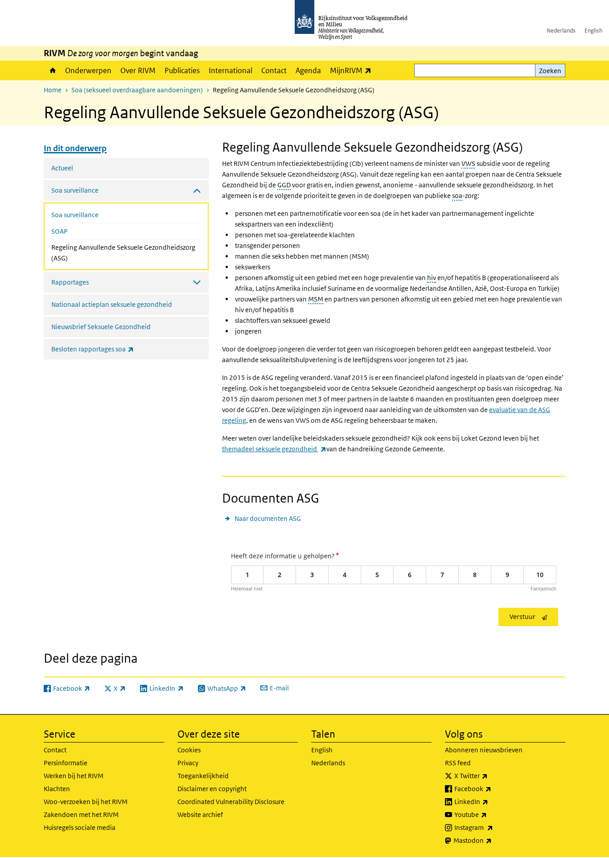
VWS (468, 163)
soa (457, 195)
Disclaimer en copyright (212, 788)
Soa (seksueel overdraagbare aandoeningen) (137, 90)
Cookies (189, 750)
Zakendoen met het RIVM (81, 814)
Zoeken (550, 70)
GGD (284, 185)
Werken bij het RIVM (73, 775)
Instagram (493, 827)
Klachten (57, 788)
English (593, 30)
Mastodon (492, 840)
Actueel (62, 168)
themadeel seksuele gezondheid (274, 449)
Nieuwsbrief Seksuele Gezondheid (101, 326)
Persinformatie (65, 763)
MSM (315, 299)
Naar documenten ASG (268, 518)
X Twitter (490, 775)
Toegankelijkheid (203, 775)
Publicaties (182, 70)
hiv (431, 277)
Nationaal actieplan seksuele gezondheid (111, 304)
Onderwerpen (88, 70)
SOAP (59, 231)
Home (52, 70)
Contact (274, 70)
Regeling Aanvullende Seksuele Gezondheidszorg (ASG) (123, 252)
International (230, 70)
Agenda (308, 70)
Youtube (490, 814)
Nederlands (561, 30)
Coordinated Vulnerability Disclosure (230, 801)
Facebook (492, 788)
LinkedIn (490, 801)
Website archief (200, 814)
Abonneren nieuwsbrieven (484, 750)
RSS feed (458, 763)
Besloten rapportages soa (112, 348)
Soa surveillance (75, 214)
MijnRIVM (353, 70)
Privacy (187, 763)
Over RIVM (138, 70)
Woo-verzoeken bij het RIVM (86, 801)
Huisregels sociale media (79, 827)
